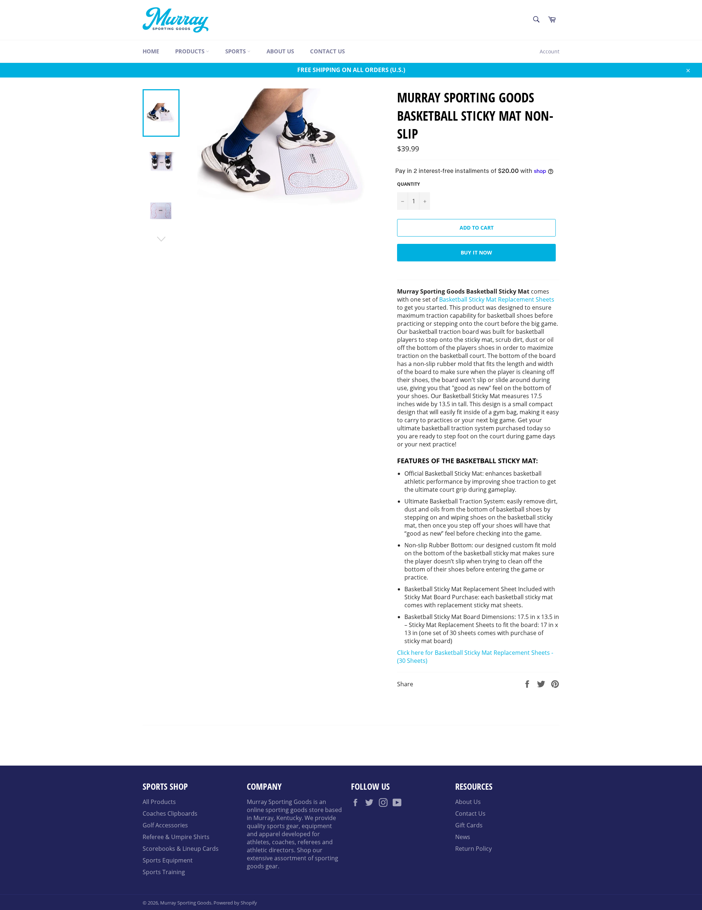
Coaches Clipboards (170, 813)
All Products (159, 802)
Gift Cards (469, 825)
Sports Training (164, 872)
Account (549, 51)
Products (190, 51)
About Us (280, 51)
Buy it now (476, 252)
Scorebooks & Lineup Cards (181, 849)
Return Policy (473, 849)
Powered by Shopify (235, 902)
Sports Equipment (168, 860)
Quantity (408, 184)
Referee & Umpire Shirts (176, 837)
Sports (236, 51)
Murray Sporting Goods (185, 902)
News (462, 837)
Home (151, 51)
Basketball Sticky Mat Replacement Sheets (496, 299)
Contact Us (327, 51)
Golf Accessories (165, 825)
